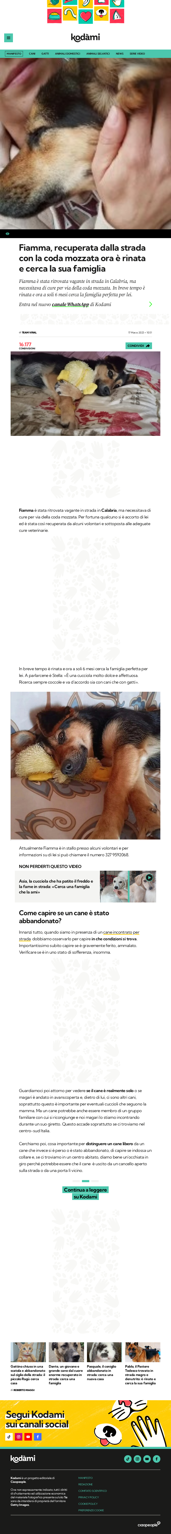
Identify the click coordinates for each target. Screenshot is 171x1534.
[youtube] (147, 1459)
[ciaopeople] (149, 1524)
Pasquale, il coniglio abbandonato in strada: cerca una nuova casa (101, 1372)
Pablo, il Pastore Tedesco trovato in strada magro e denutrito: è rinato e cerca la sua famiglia (140, 1374)
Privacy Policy (88, 1497)
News (119, 53)
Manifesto (14, 53)
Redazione (85, 1484)
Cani (32, 53)
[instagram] (137, 1459)
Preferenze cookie (91, 1510)
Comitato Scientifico (92, 1490)
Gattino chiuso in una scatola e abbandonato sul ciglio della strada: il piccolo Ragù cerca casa (28, 1374)
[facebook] (156, 1459)
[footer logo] (39, 1459)
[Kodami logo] (85, 37)
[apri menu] (8, 37)
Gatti (45, 53)
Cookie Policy (88, 1503)
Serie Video (137, 53)
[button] (9, 1437)
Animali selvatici (98, 53)
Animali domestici (67, 53)
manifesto (85, 1477)
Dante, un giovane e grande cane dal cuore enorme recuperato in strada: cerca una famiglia (66, 1374)
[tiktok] (128, 1459)
